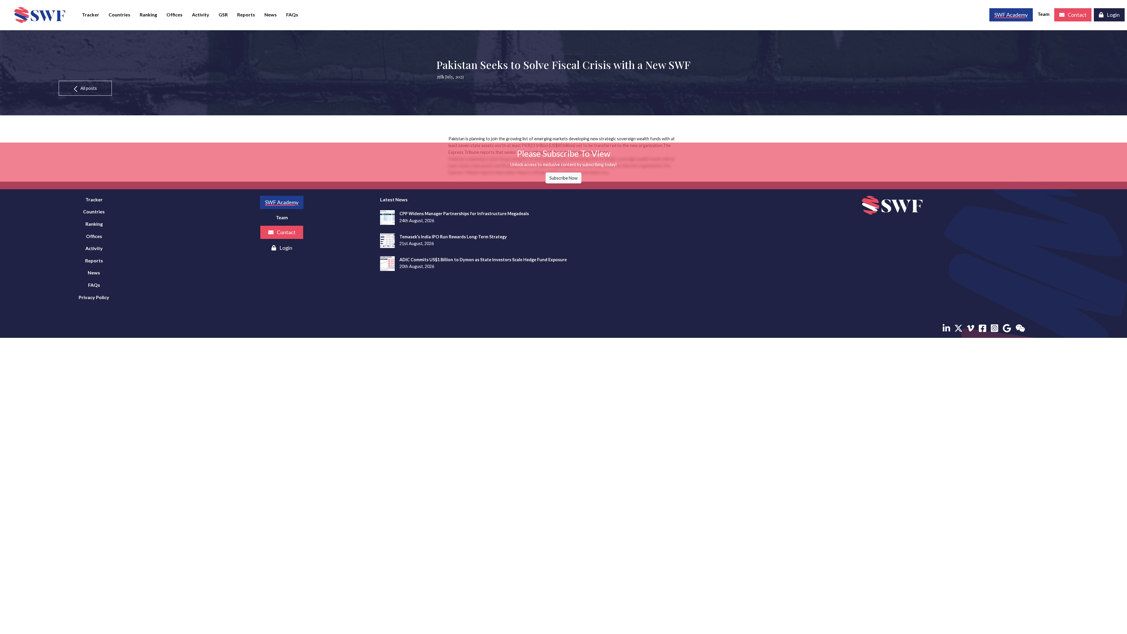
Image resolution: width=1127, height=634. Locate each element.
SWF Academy (281, 202)
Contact (1076, 14)
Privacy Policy (94, 297)
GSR (223, 14)
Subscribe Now (563, 178)
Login (1113, 14)
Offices (174, 14)
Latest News (394, 199)
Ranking (148, 14)
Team (1043, 14)
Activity (200, 14)
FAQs (292, 14)
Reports (246, 14)
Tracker (90, 14)
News (270, 14)
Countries (119, 14)
